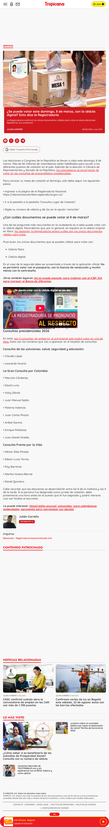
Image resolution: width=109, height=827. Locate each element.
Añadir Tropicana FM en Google (24, 149)
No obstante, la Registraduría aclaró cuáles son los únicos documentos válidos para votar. (52, 233)
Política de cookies (86, 804)
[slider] (55, 816)
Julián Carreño (15, 129)
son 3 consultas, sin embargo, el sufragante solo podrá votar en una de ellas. (53, 340)
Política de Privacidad (62, 804)
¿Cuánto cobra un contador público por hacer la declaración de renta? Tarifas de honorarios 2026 (86, 727)
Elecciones (8, 538)
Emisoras (30, 804)
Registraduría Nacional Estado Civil (34, 538)
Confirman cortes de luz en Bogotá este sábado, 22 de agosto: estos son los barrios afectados (80, 702)
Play (103, 821)
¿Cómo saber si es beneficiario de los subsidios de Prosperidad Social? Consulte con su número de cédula (27, 755)
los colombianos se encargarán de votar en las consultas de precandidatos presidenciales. (51, 171)
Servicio (8, 45)
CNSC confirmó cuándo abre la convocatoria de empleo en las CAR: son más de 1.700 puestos (26, 702)
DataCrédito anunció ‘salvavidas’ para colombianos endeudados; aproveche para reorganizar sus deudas (50, 507)
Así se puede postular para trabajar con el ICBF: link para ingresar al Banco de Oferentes (52, 279)
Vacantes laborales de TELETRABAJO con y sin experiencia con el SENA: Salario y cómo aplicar (35, 769)
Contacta (18, 804)
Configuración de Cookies (55, 808)
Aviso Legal (43, 804)
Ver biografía (25, 521)
